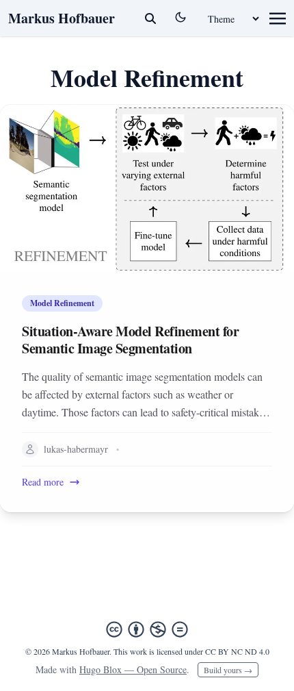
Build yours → (228, 669)
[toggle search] (150, 18)
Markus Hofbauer (61, 18)
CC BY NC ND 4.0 (237, 651)
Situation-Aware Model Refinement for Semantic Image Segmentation (130, 339)
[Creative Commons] (147, 629)
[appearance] (180, 17)
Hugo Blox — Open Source (133, 669)
